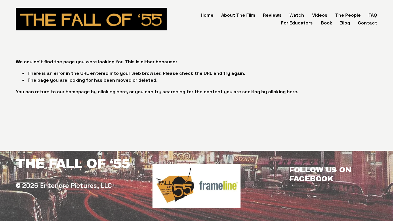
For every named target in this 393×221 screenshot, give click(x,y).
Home (207, 15)
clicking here (112, 92)
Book (326, 23)
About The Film (238, 15)
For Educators (297, 23)
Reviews (272, 15)
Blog (345, 23)
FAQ (373, 15)
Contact (367, 23)
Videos (319, 15)
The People (348, 15)
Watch (296, 15)
